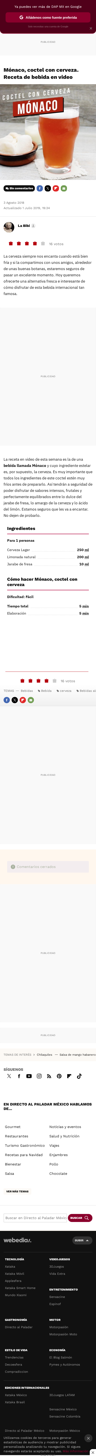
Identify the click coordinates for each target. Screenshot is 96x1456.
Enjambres (58, 1155)
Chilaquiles (45, 1054)
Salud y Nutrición (64, 1136)
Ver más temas (17, 1191)
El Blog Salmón (60, 1357)
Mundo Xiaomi (16, 1295)
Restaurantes (16, 1136)
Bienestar (13, 1164)
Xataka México (16, 1395)
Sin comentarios (21, 188)
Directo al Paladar (19, 1327)
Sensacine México (63, 1409)
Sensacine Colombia (64, 1416)
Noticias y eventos (65, 1127)
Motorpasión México (64, 1430)
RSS (49, 1075)
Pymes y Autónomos (64, 1364)
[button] (26, 225)
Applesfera (13, 1281)
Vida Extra (57, 1273)
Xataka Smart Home (20, 1288)
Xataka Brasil (15, 1402)
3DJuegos (56, 1266)
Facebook (40, 188)
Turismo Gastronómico (25, 1145)
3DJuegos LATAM (62, 1395)
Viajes (54, 1145)
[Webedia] (17, 1243)
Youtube (29, 1075)
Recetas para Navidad (24, 1155)
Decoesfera (13, 1364)
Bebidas (27, 690)
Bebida (46, 690)
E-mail (64, 188)
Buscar (76, 1218)
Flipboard (56, 188)
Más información (75, 1451)
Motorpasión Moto (63, 1334)
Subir (79, 1240)
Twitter (48, 188)
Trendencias (14, 1357)
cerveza (65, 690)
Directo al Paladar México (24, 1430)
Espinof (55, 1304)
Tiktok (79, 1075)
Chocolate (58, 1173)
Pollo (53, 1164)
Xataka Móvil (14, 1273)
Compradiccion (16, 1371)
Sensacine (57, 1297)
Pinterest (59, 1075)
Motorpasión (58, 1327)
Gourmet (13, 1127)
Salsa (9, 1173)
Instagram (39, 1075)
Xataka (10, 1266)
